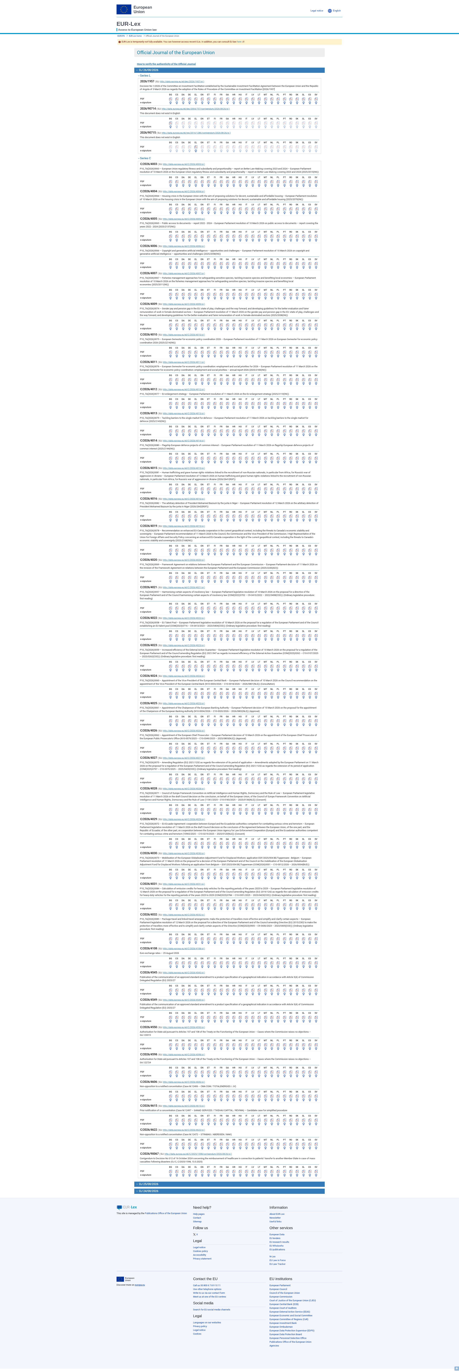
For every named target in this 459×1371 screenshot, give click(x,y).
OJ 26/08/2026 (148, 70)
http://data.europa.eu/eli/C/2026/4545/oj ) (184, 972)
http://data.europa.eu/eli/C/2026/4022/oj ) (184, 618)
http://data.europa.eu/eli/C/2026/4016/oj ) (184, 499)
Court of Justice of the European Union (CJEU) (292, 1300)
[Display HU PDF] (240, 99)
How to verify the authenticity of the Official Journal (166, 64)
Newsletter (275, 1217)
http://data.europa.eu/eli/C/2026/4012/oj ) (184, 389)
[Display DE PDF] (189, 99)
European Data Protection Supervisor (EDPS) (291, 1330)
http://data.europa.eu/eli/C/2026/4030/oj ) (184, 853)
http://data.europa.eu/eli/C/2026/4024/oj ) (184, 676)
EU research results (279, 1242)
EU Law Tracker (277, 1264)
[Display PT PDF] (284, 99)
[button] (334, 10)
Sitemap (197, 1221)
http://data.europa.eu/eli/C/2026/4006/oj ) (184, 246)
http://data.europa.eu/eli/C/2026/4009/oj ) (184, 304)
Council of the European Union (284, 1293)
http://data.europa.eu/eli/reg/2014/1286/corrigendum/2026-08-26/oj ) (196, 133)
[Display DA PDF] (183, 99)
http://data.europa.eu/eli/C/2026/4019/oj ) (184, 526)
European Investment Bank (283, 1323)
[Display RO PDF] (290, 99)
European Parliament (279, 1285)
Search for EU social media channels (211, 1309)
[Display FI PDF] (214, 99)
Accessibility (199, 1255)
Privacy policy (200, 1326)
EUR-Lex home (135, 36)
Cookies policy (200, 1251)
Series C (145, 158)
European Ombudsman (281, 1326)
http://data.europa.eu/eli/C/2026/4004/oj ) (184, 191)
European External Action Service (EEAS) (289, 1311)
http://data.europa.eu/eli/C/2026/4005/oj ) (184, 219)
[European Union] (125, 1279)
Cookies (197, 1333)
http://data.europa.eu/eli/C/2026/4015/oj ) (184, 468)
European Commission (280, 1296)
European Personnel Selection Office (287, 1338)
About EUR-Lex (276, 1214)
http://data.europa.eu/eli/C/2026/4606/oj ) (184, 1082)
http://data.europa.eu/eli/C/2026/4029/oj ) (184, 819)
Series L (145, 75)
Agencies (274, 1345)
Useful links (275, 1221)
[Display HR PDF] (233, 99)
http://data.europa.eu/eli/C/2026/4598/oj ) (184, 1054)
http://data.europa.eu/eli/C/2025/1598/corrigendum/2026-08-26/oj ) (198, 1154)
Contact (197, 1217)
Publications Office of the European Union (166, 1213)
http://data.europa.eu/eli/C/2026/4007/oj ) (184, 273)
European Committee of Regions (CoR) (288, 1319)
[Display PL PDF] (278, 99)
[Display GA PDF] (227, 99)
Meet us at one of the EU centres (209, 1296)
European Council (278, 1289)
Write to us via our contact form (209, 1293)
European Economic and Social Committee (290, 1315)
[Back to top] (457, 1368)
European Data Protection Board (285, 1334)
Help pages (199, 1214)
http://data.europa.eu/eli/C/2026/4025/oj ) (184, 703)
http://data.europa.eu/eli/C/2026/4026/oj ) (184, 731)
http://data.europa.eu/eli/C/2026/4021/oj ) (184, 587)
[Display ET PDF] (208, 99)
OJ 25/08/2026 (148, 1184)
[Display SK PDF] (297, 99)
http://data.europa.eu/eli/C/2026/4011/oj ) (184, 362)
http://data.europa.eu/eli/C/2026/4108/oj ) (184, 948)
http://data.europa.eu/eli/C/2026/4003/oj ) (184, 164)
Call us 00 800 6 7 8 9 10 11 (207, 1285)
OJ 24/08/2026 (148, 1191)
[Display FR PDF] (221, 99)
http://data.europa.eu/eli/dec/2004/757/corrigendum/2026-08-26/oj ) (196, 109)
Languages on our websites (207, 1322)
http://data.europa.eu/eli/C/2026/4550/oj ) (184, 1027)
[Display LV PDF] (252, 99)
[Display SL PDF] (303, 99)
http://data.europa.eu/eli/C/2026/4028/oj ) (184, 788)
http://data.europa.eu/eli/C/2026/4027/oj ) (184, 758)
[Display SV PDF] (316, 99)
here (239, 41)
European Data (276, 1234)
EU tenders (274, 1238)
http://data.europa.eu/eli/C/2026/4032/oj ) (184, 915)
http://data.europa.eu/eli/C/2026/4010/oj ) (184, 335)
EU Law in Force (277, 1260)
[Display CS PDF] (176, 99)
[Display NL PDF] (271, 99)
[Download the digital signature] (170, 102)
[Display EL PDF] (195, 99)
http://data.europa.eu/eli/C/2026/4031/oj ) (184, 884)
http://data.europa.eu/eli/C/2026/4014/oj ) (184, 441)
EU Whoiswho (276, 1245)
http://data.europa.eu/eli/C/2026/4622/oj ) (184, 1130)
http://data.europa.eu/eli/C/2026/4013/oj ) (184, 413)
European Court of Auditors (283, 1308)
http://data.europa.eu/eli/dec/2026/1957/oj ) (182, 81)
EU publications (277, 1249)
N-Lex (272, 1256)
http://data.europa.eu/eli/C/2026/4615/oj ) (184, 1106)
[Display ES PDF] (309, 99)
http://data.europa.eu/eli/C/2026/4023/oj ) (184, 645)
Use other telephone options (207, 1289)
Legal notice (199, 1247)
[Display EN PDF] (202, 99)
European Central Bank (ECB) (284, 1304)
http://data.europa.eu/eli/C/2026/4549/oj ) (184, 1000)
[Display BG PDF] (170, 99)
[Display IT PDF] (246, 99)
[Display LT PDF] (259, 99)
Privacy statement (202, 1258)
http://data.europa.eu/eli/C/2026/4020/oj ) (184, 560)
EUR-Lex (129, 24)
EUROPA (121, 36)
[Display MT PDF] (265, 99)
